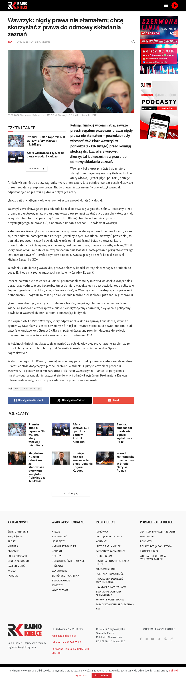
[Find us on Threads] (165, 639)
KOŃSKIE (57, 551)
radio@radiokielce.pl (64, 635)
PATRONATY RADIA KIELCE (110, 551)
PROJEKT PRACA (149, 551)
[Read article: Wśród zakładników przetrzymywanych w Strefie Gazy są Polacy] (105, 458)
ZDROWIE (13, 551)
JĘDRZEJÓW (58, 541)
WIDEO (12, 570)
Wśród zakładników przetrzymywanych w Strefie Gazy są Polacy (130, 462)
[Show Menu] (166, 5)
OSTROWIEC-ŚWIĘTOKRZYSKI (69, 561)
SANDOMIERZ (59, 570)
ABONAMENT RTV (106, 569)
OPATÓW (57, 556)
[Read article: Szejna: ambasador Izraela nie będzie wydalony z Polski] (105, 429)
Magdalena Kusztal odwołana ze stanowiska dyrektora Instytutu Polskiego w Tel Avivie (37, 467)
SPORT (11, 541)
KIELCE (56, 531)
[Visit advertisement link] (159, 45)
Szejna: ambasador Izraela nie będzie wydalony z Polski (124, 433)
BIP (98, 609)
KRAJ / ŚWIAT (15, 536)
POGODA (13, 575)
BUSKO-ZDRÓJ (60, 536)
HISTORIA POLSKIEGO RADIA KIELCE (112, 563)
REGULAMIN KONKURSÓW (111, 586)
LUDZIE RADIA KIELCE (108, 546)
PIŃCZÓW (57, 565)
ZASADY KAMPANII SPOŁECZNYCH (115, 604)
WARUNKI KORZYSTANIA (110, 599)
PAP (10, 42)
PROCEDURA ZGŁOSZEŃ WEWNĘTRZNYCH (109, 580)
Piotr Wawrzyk (32, 388)
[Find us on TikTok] (172, 639)
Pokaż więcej (36, 169)
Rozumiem (101, 675)
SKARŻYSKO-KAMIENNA (65, 575)
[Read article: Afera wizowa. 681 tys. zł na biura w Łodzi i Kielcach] (16, 157)
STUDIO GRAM (104, 556)
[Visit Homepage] (18, 5)
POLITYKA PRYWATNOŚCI (110, 573)
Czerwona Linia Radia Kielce (68, 649)
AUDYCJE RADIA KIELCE (109, 536)
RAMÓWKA (102, 531)
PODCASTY (146, 541)
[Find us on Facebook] (140, 639)
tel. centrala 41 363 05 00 (66, 642)
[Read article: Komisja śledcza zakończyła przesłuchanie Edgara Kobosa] (61, 458)
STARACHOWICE (61, 580)
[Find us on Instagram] (146, 639)
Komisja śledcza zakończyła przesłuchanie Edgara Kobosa (83, 462)
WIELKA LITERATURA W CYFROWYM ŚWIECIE (153, 558)
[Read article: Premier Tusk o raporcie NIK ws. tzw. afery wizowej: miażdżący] (16, 141)
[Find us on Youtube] (152, 639)
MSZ (17, 388)
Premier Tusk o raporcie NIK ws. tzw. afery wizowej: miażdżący (46, 140)
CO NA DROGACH (17, 556)
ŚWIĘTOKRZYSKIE (18, 531)
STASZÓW (57, 585)
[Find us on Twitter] (159, 639)
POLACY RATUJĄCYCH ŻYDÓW (156, 546)
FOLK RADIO (147, 536)
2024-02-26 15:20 (25, 42)
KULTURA (13, 546)
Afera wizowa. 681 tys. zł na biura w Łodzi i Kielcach (45, 155)
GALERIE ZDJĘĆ (16, 565)
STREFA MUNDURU (18, 561)
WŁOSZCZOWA (60, 590)
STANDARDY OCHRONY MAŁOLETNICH (108, 593)
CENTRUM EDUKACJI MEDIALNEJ (158, 531)
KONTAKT (101, 541)
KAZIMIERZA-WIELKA (64, 546)
